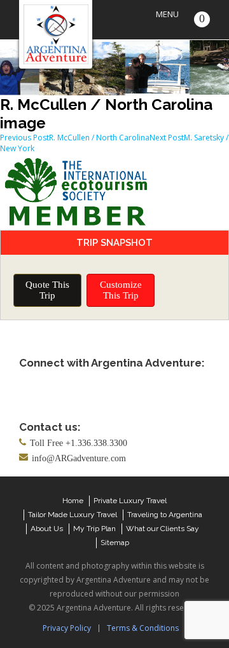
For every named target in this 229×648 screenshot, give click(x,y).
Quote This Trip (47, 290)
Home (72, 500)
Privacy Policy (67, 628)
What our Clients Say (162, 528)
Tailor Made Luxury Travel (72, 514)
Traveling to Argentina (164, 514)
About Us (47, 528)
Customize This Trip (121, 290)
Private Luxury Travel (130, 500)
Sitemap (115, 542)
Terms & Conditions (143, 628)
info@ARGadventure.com (79, 458)
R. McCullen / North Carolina (74, 137)
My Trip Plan (94, 528)
